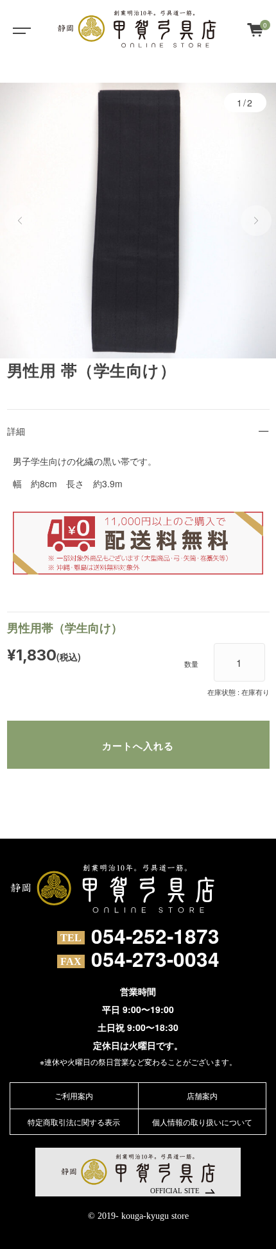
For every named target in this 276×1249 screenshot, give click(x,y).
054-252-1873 (155, 936)
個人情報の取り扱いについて (202, 1121)
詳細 (16, 430)
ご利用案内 (74, 1095)
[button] (19, 220)
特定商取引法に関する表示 (74, 1121)
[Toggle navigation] (19, 29)
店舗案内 (202, 1095)
